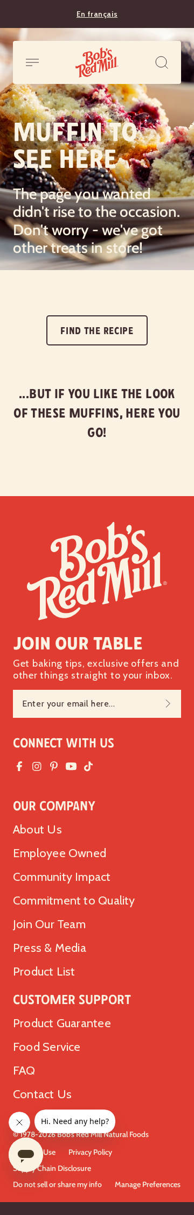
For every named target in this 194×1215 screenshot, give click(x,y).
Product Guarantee (62, 1023)
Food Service (47, 1047)
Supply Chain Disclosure (52, 1168)
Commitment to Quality (74, 900)
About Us (37, 829)
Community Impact (62, 877)
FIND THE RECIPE (97, 331)
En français (97, 14)
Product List (44, 971)
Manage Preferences (148, 1184)
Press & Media (49, 948)
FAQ (24, 1070)
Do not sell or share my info (57, 1184)
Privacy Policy (90, 1152)
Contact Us (42, 1094)
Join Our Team (49, 924)
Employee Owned (59, 853)
